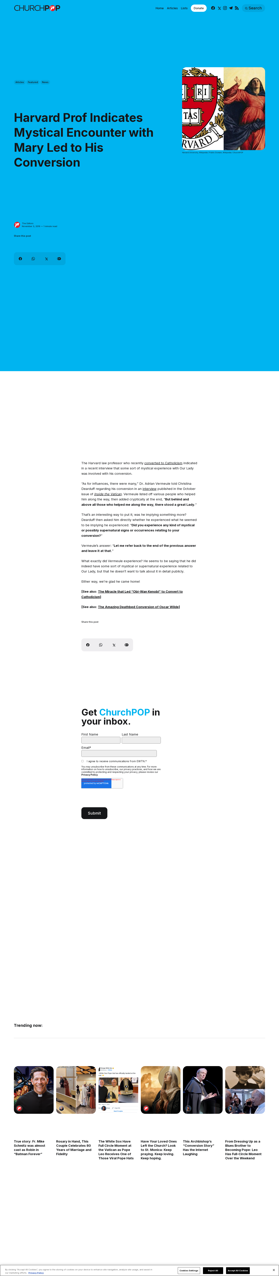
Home (160, 8)
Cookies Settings (189, 1270)
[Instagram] (225, 8)
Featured (33, 82)
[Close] (273, 1270)
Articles (172, 8)
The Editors (27, 223)
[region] (139, 1270)
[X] (219, 8)
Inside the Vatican (108, 494)
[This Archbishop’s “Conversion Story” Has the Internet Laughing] (203, 1090)
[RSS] (237, 8)
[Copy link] (59, 258)
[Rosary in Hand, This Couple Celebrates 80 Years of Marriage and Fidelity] (76, 1090)
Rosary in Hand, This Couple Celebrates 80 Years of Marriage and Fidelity (73, 1147)
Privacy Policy (89, 774)
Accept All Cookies (238, 1270)
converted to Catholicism (163, 463)
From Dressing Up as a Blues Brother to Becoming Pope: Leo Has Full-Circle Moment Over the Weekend (243, 1149)
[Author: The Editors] (17, 225)
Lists (184, 8)
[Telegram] (231, 8)
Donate (199, 8)
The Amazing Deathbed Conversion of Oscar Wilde (138, 607)
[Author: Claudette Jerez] (103, 1108)
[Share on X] (46, 258)
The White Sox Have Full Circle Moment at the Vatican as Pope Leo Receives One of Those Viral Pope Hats (116, 1149)
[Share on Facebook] (20, 258)
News (45, 82)
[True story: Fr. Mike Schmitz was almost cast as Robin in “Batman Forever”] (34, 1090)
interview (149, 489)
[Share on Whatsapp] (33, 258)
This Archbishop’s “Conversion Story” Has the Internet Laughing (198, 1147)
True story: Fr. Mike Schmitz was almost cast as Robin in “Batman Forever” (29, 1147)
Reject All (213, 1270)
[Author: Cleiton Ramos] (61, 1108)
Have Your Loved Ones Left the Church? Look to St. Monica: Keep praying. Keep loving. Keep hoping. (159, 1149)
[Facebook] (213, 8)
